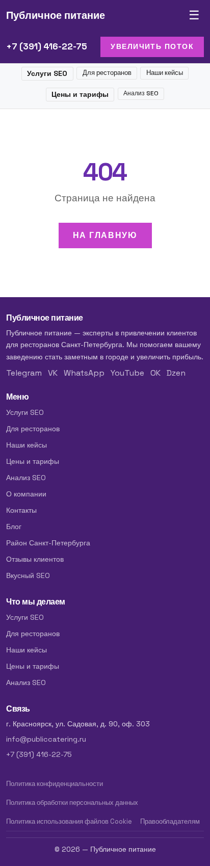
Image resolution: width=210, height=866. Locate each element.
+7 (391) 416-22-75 (46, 46)
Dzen (176, 373)
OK (155, 373)
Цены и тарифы (80, 94)
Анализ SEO (141, 93)
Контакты (21, 510)
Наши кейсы (164, 72)
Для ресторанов (107, 72)
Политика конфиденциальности (54, 783)
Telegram (24, 373)
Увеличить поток (152, 46)
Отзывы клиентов (35, 559)
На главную (105, 235)
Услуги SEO (47, 73)
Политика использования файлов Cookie (69, 821)
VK (53, 373)
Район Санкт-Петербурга (48, 542)
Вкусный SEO (28, 575)
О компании (26, 493)
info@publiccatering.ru (46, 739)
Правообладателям (170, 821)
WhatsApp (84, 373)
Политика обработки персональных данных (72, 802)
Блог (13, 526)
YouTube (127, 373)
